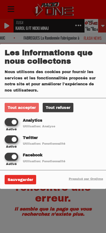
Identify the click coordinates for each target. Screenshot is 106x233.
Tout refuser (58, 107)
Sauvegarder (20, 180)
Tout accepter (22, 107)
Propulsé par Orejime (86, 178)
